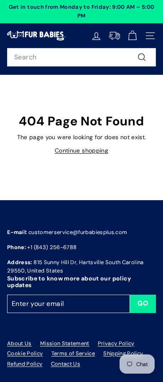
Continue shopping (81, 150)
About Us (19, 343)
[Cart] (132, 35)
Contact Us (66, 363)
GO (143, 303)
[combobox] (81, 57)
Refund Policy (25, 363)
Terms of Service (73, 353)
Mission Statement (64, 343)
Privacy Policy (116, 343)
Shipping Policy (123, 353)
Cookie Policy (25, 353)
